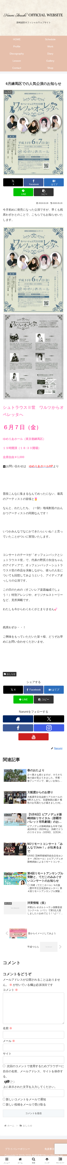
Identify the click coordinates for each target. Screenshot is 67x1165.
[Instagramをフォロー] (49, 727)
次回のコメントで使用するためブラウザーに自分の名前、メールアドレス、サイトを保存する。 (33, 1071)
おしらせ (11, 674)
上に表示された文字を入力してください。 (30, 1086)
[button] (44, 192)
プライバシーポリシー (17, 1148)
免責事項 (49, 1148)
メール (9, 1040)
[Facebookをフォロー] (18, 727)
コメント (10, 989)
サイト (7, 1053)
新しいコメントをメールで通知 (26, 1099)
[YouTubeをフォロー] (33, 736)
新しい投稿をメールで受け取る (26, 1104)
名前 (7, 1028)
